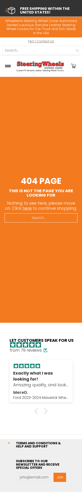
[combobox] (38, 50)
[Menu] (8, 66)
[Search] (76, 50)
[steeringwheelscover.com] (40, 66)
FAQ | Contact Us (41, 41)
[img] (43, 345)
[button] (73, 66)
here (27, 208)
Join (59, 477)
